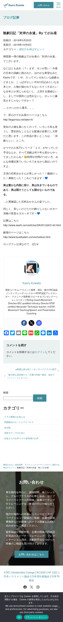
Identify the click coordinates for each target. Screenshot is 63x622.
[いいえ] (59, 607)
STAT (7, 572)
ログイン (40, 352)
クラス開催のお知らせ (14, 416)
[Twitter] (31, 323)
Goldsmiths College (23, 572)
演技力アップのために (14, 432)
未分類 (7, 427)
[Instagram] (39, 323)
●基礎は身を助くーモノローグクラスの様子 (36, 369)
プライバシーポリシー (36, 617)
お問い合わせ (43, 5)
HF (49, 572)
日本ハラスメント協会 (16, 576)
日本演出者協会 (40, 576)
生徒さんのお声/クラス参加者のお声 (21, 438)
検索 (5, 392)
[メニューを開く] (58, 5)
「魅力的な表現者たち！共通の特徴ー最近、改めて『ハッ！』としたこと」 (30, 376)
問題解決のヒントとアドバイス (19, 422)
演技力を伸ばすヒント (32, 49)
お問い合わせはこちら (31, 554)
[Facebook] (24, 323)
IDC (55, 572)
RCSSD (41, 572)
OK (19, 617)
